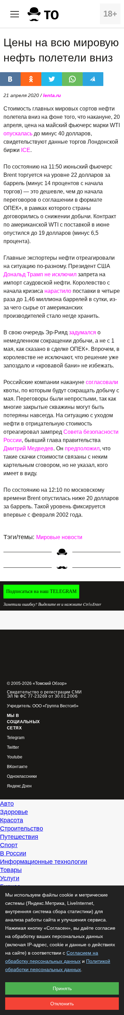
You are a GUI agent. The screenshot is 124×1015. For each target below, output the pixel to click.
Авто (7, 803)
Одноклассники (22, 776)
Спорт (9, 845)
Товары (11, 869)
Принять (62, 988)
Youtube (14, 757)
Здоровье (14, 811)
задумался (82, 332)
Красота (11, 820)
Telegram (15, 738)
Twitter (13, 747)
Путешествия (19, 836)
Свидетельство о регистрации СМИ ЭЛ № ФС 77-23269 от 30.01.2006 (44, 694)
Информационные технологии (43, 861)
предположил (82, 448)
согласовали (102, 382)
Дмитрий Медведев (28, 448)
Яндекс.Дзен (19, 786)
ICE (25, 150)
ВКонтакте (17, 767)
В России (13, 853)
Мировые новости (59, 537)
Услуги (9, 878)
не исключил (60, 274)
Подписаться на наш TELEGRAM (41, 591)
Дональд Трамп (23, 274)
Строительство (21, 828)
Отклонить (62, 1003)
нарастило (57, 291)
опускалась (17, 133)
